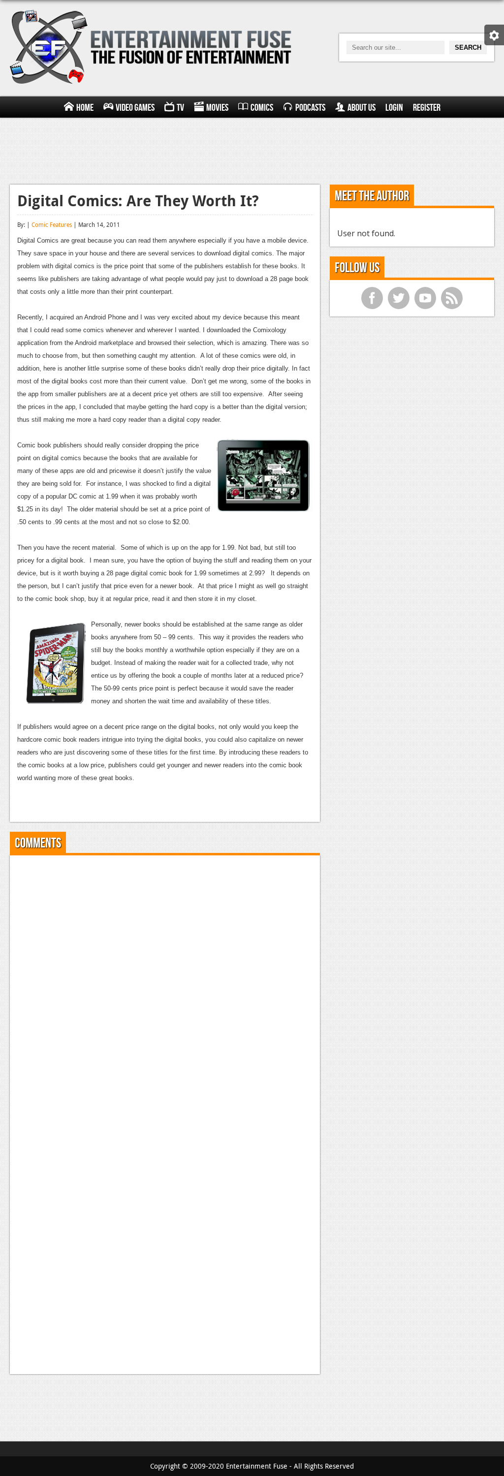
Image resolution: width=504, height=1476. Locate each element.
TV (180, 108)
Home (85, 108)
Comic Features (52, 224)
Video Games (135, 108)
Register (427, 108)
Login (394, 108)
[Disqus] (165, 986)
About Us (361, 108)
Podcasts (310, 108)
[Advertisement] (252, 149)
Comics (262, 108)
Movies (217, 108)
